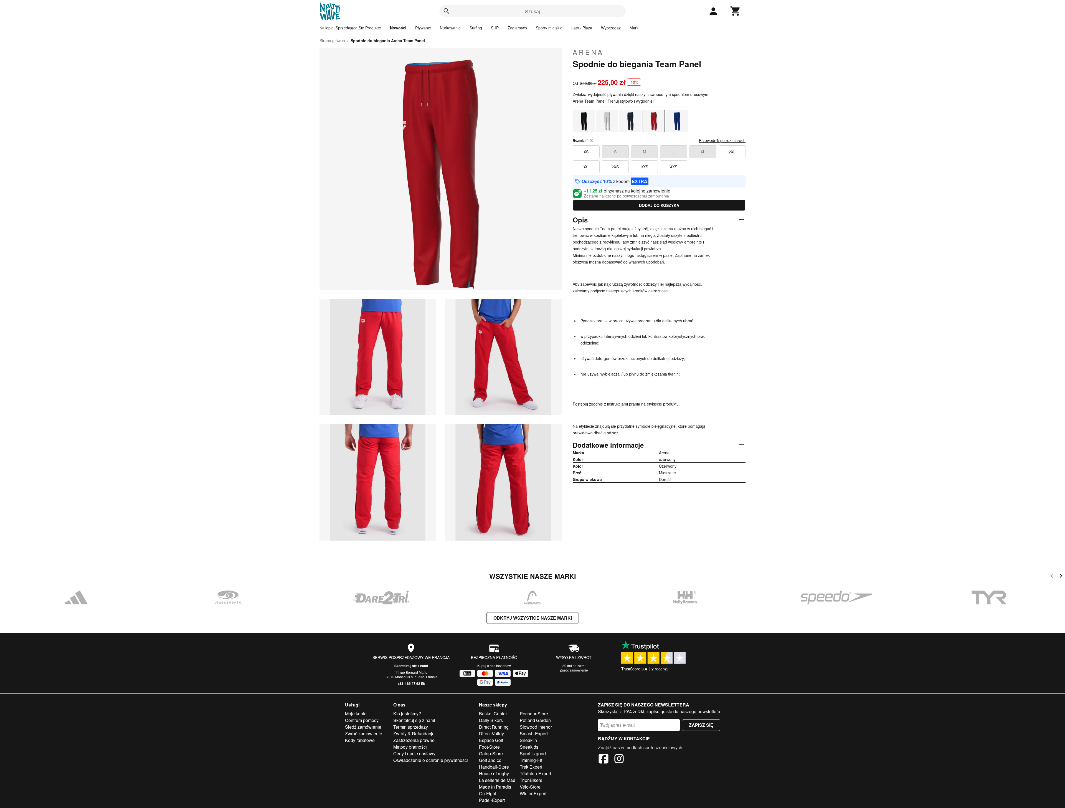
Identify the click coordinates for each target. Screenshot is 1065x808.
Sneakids (529, 747)
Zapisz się (701, 725)
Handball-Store (494, 767)
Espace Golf (491, 740)
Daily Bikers (491, 720)
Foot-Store (489, 747)
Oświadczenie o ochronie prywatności (430, 760)
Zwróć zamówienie (574, 670)
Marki (634, 28)
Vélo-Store (530, 787)
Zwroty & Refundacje (414, 733)
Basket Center (493, 713)
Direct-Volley (491, 733)
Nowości (398, 28)
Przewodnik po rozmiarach (722, 140)
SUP (495, 28)
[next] (1061, 576)
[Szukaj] (446, 11)
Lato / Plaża (581, 28)
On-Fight (487, 793)
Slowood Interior (536, 727)
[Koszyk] (735, 11)
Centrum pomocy (362, 720)
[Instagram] (619, 759)
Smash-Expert (534, 733)
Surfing (476, 28)
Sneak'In (528, 740)
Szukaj (532, 11)
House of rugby (494, 773)
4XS (673, 166)
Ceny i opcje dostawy (414, 753)
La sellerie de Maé (497, 780)
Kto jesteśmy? (407, 713)
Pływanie (423, 28)
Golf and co (490, 760)
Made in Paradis (495, 787)
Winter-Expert (533, 793)
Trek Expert (531, 767)
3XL (586, 166)
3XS (644, 166)
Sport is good (533, 753)
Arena (588, 52)
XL (703, 151)
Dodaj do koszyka (659, 205)
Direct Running (494, 727)
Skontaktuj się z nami (411, 665)
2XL (732, 151)
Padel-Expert (492, 800)
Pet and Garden (535, 720)
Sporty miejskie (549, 28)
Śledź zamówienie (363, 727)
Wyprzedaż (611, 28)
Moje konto (356, 713)
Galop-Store (491, 753)
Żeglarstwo (517, 28)
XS (586, 151)
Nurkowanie (450, 28)
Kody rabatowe (360, 740)
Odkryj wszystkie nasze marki (532, 618)
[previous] (1052, 576)
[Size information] (592, 140)
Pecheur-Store (534, 713)
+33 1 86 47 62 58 (411, 683)
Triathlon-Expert (535, 773)
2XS (615, 166)
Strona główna (332, 40)
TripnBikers (531, 780)
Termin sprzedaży (410, 727)
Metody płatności (410, 747)
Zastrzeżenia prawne (414, 740)
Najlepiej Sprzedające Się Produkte (350, 28)
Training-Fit (531, 760)
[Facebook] (603, 759)
